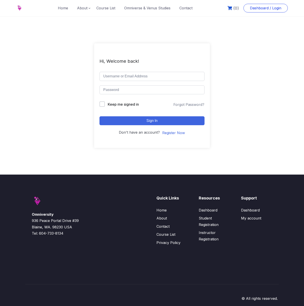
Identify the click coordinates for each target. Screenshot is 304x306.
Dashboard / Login (265, 8)
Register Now (173, 133)
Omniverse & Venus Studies (147, 8)
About (82, 8)
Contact (186, 8)
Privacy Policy (168, 242)
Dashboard (208, 210)
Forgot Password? (188, 104)
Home (63, 8)
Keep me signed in (123, 104)
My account (251, 218)
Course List (105, 8)
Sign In (152, 121)
